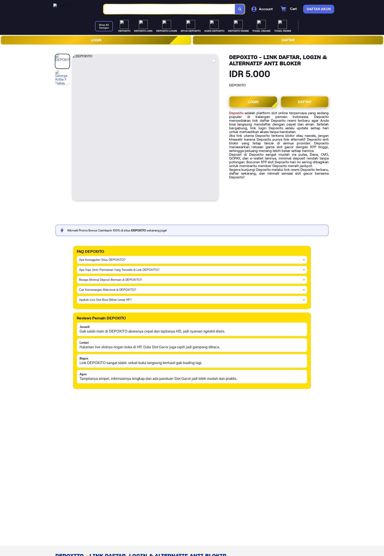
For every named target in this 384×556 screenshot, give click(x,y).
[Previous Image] (75, 128)
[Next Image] (214, 128)
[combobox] (169, 9)
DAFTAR (288, 40)
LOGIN (96, 40)
